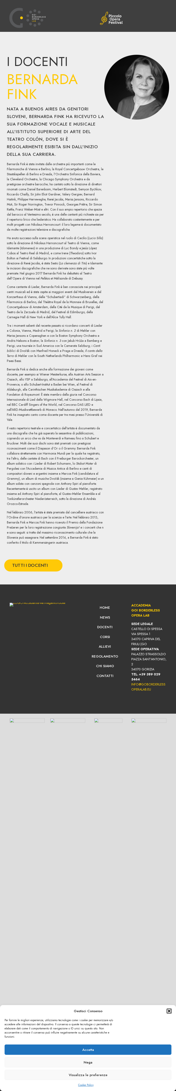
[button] (169, 1011)
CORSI (105, 636)
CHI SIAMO (105, 666)
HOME (105, 607)
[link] (111, 18)
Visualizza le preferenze (88, 1074)
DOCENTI (105, 627)
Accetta (88, 1049)
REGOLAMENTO (105, 656)
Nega (88, 1062)
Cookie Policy (86, 1085)
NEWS (105, 617)
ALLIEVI (105, 646)
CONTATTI (104, 675)
